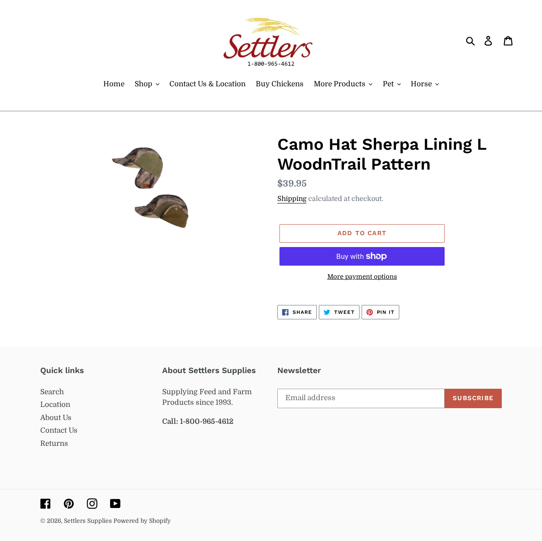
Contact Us (58, 430)
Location (55, 405)
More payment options (362, 276)
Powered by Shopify (142, 520)
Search (52, 392)
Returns (54, 443)
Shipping (292, 199)
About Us (56, 418)
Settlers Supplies (88, 520)
